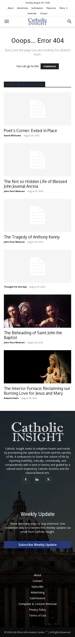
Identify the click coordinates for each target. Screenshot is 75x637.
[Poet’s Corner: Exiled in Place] (37, 109)
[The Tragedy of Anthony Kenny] (37, 215)
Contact (44, 13)
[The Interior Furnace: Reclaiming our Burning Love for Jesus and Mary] (37, 366)
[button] (6, 21)
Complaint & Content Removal (37, 604)
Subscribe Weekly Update (37, 545)
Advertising (22, 8)
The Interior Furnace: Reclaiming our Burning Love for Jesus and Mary (37, 391)
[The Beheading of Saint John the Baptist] (37, 311)
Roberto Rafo (11, 398)
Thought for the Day (15, 286)
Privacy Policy (37, 609)
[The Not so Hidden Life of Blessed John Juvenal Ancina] (37, 159)
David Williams (12, 135)
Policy (62, 8)
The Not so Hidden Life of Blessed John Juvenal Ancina (35, 184)
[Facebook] (26, 479)
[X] (49, 479)
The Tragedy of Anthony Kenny (32, 236)
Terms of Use (37, 615)
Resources (51, 8)
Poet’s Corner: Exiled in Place (30, 130)
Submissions (37, 8)
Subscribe (32, 13)
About (10, 8)
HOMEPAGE (49, 66)
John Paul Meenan (14, 191)
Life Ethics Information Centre (29, 632)
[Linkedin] (37, 479)
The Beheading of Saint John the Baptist (33, 335)
